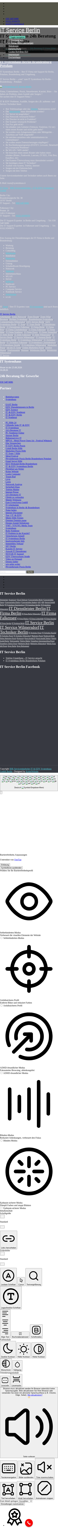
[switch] (12, 938)
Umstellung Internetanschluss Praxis (42, 641)
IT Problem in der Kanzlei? (18, 533)
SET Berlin (11, 546)
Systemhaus (14, 57)
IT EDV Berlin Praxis (15, 446)
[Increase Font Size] (2, 1216)
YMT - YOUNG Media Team (19, 525)
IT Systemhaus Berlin (15, 538)
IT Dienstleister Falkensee (18, 327)
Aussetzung (12, 600)
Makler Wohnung (13, 500)
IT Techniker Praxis (6, 636)
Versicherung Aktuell (15, 536)
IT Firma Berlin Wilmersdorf (31, 614)
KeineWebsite (32, 771)
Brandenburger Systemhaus (41, 319)
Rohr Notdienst (12, 531)
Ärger (5, 306)
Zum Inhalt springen (9, 1501)
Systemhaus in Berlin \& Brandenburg (23, 507)
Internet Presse (12, 492)
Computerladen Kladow (13, 602)
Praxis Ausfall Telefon (43, 638)
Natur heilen (11, 510)
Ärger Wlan (45, 316)
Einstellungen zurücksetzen (12, 1504)
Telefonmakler (13, 350)
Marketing (10, 258)
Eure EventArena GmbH (17, 502)
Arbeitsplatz (11, 294)
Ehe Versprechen (13, 443)
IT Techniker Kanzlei (49, 633)
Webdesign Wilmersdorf (38, 643)
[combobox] (29, 783)
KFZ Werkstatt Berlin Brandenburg (21, 464)
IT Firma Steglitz (5, 623)
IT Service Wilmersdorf (24, 337)
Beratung (4, 319)
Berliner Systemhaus (18, 319)
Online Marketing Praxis (33, 347)
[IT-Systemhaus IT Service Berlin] (15, 86)
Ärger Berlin (12, 646)
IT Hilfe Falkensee (22, 334)
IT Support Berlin (44, 337)
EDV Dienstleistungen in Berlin (20, 407)
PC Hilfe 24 (11, 422)
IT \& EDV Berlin (14, 415)
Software (10, 281)
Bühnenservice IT (14, 438)
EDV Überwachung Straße (18, 556)
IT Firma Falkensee (37, 329)
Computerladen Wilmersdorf (12, 322)
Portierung (20, 638)
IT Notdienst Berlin (18, 623)
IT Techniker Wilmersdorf (22, 636)
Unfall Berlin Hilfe (14, 448)
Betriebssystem (12, 397)
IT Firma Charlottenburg (16, 329)
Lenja (8, 482)
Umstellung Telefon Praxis (8, 643)
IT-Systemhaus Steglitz (10, 345)
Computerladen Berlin (35, 600)
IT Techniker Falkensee (17, 342)
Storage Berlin (12, 435)
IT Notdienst (11, 417)
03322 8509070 (13, 21)
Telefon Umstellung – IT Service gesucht (24, 658)
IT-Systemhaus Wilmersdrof (34, 345)
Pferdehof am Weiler (15, 469)
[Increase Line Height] (2, 1253)
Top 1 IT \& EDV (14, 515)
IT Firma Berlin (38, 327)
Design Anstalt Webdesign (17, 523)
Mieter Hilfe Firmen (14, 518)
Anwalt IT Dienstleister (16, 551)
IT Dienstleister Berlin (27, 608)
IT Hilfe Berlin (6, 334)
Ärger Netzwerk (19, 316)
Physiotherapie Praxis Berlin (18, 567)
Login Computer (13, 474)
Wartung (25, 350)
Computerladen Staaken (29, 602)
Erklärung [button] (5, 865)
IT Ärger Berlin (34, 324)
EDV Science (12, 409)
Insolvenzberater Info (15, 541)
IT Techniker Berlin (22, 629)
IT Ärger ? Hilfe (13, 453)
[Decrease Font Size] (2, 1226)
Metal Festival (12, 456)
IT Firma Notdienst (14, 332)
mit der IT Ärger (14, 347)
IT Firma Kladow (23, 618)
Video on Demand (14, 559)
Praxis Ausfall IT (30, 638)
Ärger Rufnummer (23, 646)
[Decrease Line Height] (2, 1264)
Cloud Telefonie (22, 600)
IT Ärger (21, 324)
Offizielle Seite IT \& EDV (18, 425)
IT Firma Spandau (50, 618)
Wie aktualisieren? (34, 1395)
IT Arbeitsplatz (12, 505)
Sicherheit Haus (13, 487)
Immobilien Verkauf (14, 543)
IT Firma (4, 188)
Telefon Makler (12, 489)
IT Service (4, 355)
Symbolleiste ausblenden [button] (11, 868)
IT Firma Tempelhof (48, 332)
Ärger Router (33, 316)
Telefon (34, 109)
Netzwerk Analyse (14, 484)
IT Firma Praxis (31, 332)
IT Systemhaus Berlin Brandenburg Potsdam (25, 660)
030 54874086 (12, 18)
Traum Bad (11, 476)
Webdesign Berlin (38, 350)
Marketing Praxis (37, 636)
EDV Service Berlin (35, 322)
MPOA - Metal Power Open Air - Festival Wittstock (29, 440)
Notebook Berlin (49, 636)
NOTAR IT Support (15, 554)
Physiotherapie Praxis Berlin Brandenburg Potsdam (28, 458)
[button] (1, 792)
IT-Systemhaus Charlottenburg (42, 342)
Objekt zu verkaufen (15, 497)
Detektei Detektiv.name (16, 520)
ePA (43, 602)
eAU (39, 602)
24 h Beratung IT (13, 430)
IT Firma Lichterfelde (36, 618)
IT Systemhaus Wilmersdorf (30, 340)
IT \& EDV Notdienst (15, 412)
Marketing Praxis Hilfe (16, 451)
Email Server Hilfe (14, 461)
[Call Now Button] (29, 1523)
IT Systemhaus (12, 427)
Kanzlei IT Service (14, 549)
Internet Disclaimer (14, 512)
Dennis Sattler (12, 561)
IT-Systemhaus (36, 306)
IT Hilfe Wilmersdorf (41, 334)
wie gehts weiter (13, 564)
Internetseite (14, 111)
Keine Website (12, 471)
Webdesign (10, 253)
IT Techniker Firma (35, 633)
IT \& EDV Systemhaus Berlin (19, 466)
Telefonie (10, 271)
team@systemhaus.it (15, 24)
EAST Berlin (11, 404)
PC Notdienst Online (15, 433)
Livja (8, 479)
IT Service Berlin (7, 314)
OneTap (17, 859)
